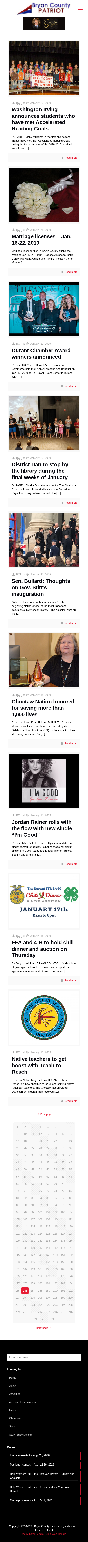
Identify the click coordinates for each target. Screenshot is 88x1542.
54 (55, 1169)
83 (32, 1198)
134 (55, 1240)
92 (40, 1205)
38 (55, 1155)
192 (70, 1290)
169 (17, 1276)
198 (55, 1297)
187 (32, 1290)
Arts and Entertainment (23, 1402)
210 (25, 1312)
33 (17, 1155)
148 (40, 1255)
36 (40, 1155)
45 (47, 1162)
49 (17, 1169)
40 (70, 1155)
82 (25, 1198)
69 (47, 1183)
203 (32, 1304)
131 (32, 1240)
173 (48, 1276)
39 (63, 1155)
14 (55, 1133)
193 (17, 1297)
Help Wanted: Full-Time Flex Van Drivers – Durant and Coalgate (42, 1475)
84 (40, 1198)
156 (40, 1262)
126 (55, 1233)
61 (47, 1176)
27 (32, 1148)
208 (70, 1304)
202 (25, 1304)
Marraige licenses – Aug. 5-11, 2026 (31, 1500)
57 (17, 1176)
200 (70, 1297)
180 (40, 1283)
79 (63, 1190)
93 (47, 1205)
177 (17, 1283)
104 (70, 1212)
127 (63, 1233)
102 (55, 1212)
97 (17, 1212)
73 (17, 1190)
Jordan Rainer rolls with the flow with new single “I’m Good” (42, 828)
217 (36, 1319)
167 (63, 1269)
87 (63, 1198)
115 (33, 1226)
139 (32, 1247)
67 (32, 1183)
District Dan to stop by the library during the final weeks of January (40, 470)
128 (70, 1233)
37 (47, 1155)
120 (70, 1226)
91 (32, 1205)
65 (17, 1183)
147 (32, 1255)
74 (25, 1190)
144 (70, 1247)
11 (32, 1133)
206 (55, 1304)
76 (40, 1190)
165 (48, 1269)
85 (47, 1198)
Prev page (46, 1114)
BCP (19, 102)
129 (17, 1240)
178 (25, 1283)
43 (32, 1162)
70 (55, 1183)
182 (55, 1283)
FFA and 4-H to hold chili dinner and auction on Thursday (43, 948)
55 (63, 1169)
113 (18, 1226)
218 (44, 1319)
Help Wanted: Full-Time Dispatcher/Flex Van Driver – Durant (41, 1489)
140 (40, 1247)
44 (40, 1162)
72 (70, 1183)
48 (70, 1162)
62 (55, 1176)
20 (40, 1141)
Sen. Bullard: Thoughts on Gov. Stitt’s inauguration (41, 587)
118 (55, 1226)
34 (25, 1155)
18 (25, 1141)
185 (17, 1290)
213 (48, 1312)
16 (70, 1133)
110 (55, 1219)
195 (32, 1297)
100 (40, 1212)
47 (63, 1162)
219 (52, 1319)
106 (25, 1219)
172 (40, 1276)
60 (40, 1176)
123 (32, 1233)
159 (63, 1262)
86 (55, 1198)
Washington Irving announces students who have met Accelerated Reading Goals (43, 119)
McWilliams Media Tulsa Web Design (44, 1533)
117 (48, 1226)
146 (25, 1255)
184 (70, 1283)
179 (32, 1283)
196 (40, 1297)
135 (63, 1240)
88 (70, 1198)
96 (70, 1205)
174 (55, 1276)
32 (70, 1148)
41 (17, 1162)
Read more (70, 157)
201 (17, 1304)
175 (63, 1276)
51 (32, 1169)
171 (32, 1276)
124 (40, 1233)
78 (55, 1190)
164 (40, 1269)
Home (12, 1377)
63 (63, 1176)
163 (32, 1269)
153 (17, 1262)
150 (55, 1255)
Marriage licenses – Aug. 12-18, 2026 (32, 1464)
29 (47, 1148)
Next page (42, 1327)
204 (40, 1304)
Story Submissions (20, 1434)
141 (48, 1247)
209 (17, 1312)
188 (40, 1290)
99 (32, 1212)
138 (25, 1247)
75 (32, 1190)
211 (33, 1312)
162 (25, 1269)
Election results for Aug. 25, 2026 (30, 1455)
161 (17, 1269)
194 (25, 1297)
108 (40, 1219)
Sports (13, 1426)
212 (40, 1312)
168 (70, 1269)
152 (70, 1255)
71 (63, 1183)
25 (17, 1148)
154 (25, 1262)
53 (47, 1169)
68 (40, 1183)
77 (47, 1190)
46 (55, 1162)
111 (63, 1219)
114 (25, 1226)
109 (48, 1219)
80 (70, 1190)
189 (48, 1290)
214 (55, 1312)
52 (40, 1169)
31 (63, 1148)
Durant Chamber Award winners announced (41, 353)
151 (63, 1255)
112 (71, 1219)
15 (63, 1133)
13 (47, 1133)
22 (55, 1141)
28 (40, 1148)
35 (32, 1155)
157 (48, 1262)
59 (32, 1176)
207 (63, 1304)
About (12, 1385)
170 (25, 1276)
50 (25, 1169)
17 (17, 1141)
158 (55, 1262)
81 (17, 1198)
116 (40, 1226)
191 (63, 1290)
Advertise (14, 1394)
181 (48, 1283)
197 (48, 1297)
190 (55, 1290)
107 (32, 1219)
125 (48, 1233)
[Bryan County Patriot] (44, 8)
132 (40, 1240)
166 (55, 1269)
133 (48, 1240)
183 (63, 1283)
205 (48, 1304)
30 (55, 1148)
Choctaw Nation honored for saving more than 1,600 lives (43, 707)
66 (25, 1183)
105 (17, 1219)
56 (70, 1169)
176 (70, 1276)
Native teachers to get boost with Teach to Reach (39, 1065)
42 (25, 1162)
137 (17, 1247)
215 (63, 1312)
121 (17, 1233)
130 (25, 1240)
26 (25, 1148)
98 (25, 1212)
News (12, 1410)
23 (63, 1141)
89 (17, 1205)
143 (63, 1247)
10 (25, 1133)
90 (25, 1205)
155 (32, 1262)
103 (63, 1212)
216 (70, 1312)
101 (48, 1212)
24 (70, 1141)
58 (25, 1176)
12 (40, 1133)
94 (55, 1205)
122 (25, 1233)
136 (70, 1240)
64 (70, 1176)
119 (63, 1226)
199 (63, 1297)
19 (32, 1141)
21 (47, 1141)
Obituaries (15, 1418)
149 (48, 1255)
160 (70, 1262)
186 (25, 1290)
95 (63, 1205)
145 (17, 1255)
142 (55, 1247)
